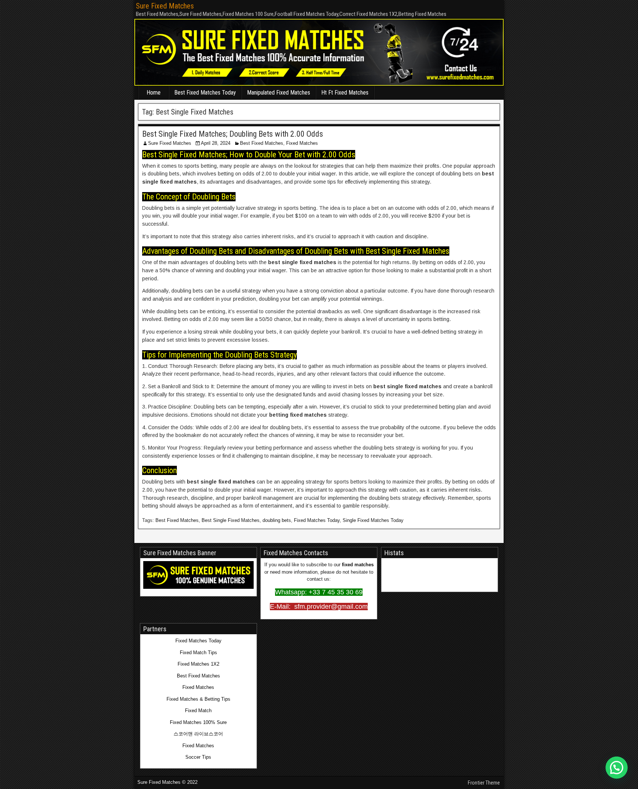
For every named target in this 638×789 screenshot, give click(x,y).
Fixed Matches (302, 143)
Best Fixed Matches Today (205, 92)
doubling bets (277, 520)
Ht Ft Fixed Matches (344, 92)
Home (154, 92)
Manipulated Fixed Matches (278, 92)
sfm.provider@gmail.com (330, 606)
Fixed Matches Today (317, 520)
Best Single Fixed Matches (231, 520)
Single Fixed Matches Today (373, 520)
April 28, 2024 (215, 143)
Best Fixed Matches (261, 143)
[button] (617, 767)
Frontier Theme (484, 782)
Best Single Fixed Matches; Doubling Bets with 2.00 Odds (232, 134)
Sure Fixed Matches (165, 5)
